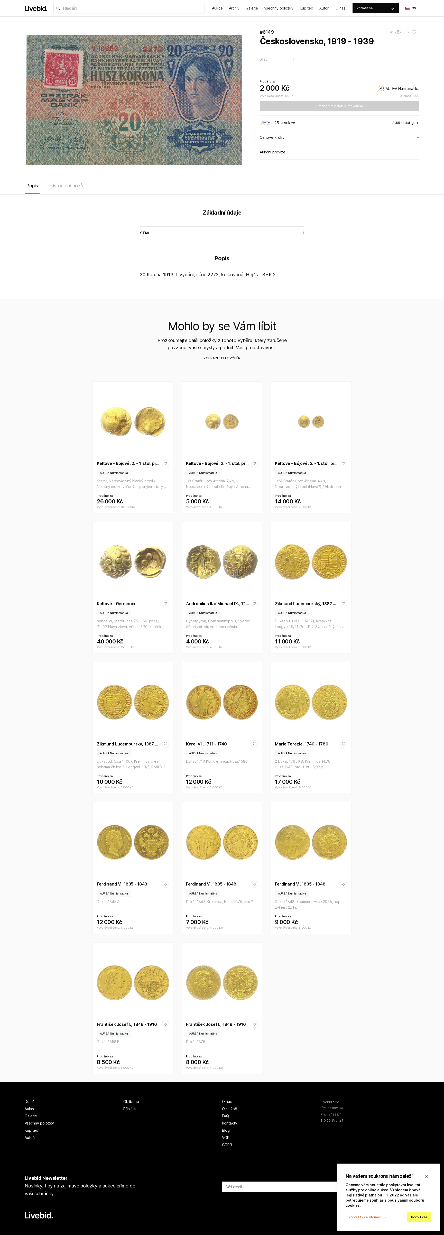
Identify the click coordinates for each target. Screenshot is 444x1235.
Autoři (324, 8)
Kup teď (306, 8)
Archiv (234, 8)
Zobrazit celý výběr (222, 358)
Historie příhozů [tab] (66, 185)
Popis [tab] (32, 185)
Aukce (217, 8)
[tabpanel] (222, 245)
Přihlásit (129, 1109)
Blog (226, 1130)
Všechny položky (278, 8)
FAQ (225, 1116)
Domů (29, 1101)
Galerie (252, 8)
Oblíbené (131, 1101)
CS (414, 8)
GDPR (227, 1144)
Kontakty (229, 1123)
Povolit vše (419, 1217)
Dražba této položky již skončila (339, 106)
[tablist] (222, 187)
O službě (229, 1109)
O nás (340, 8)
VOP (225, 1137)
